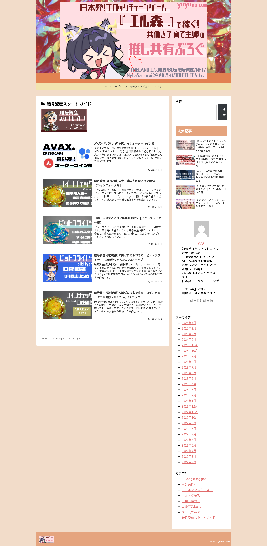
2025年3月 (189, 328)
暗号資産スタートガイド (199, 518)
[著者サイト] (191, 300)
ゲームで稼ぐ (191, 512)
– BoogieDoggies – (196, 479)
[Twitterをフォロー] (195, 300)
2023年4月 (189, 384)
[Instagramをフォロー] (199, 300)
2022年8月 (189, 428)
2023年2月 (189, 395)
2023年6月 (189, 373)
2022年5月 (189, 445)
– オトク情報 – (192, 495)
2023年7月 (189, 367)
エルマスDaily (191, 506)
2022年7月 (189, 434)
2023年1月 (189, 401)
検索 (179, 101)
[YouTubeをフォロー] (204, 300)
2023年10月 (190, 350)
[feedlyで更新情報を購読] (208, 300)
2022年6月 (189, 440)
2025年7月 (189, 323)
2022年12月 (190, 406)
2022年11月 (190, 412)
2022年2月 (189, 462)
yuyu (201, 243)
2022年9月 (189, 423)
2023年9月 (189, 356)
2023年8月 (189, 362)
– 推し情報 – (191, 501)
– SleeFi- (188, 484)
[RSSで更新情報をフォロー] (212, 300)
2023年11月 (190, 345)
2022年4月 (189, 451)
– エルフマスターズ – (197, 490)
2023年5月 (189, 378)
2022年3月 (189, 456)
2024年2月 (189, 339)
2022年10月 (190, 417)
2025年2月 (189, 334)
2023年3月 (189, 389)
